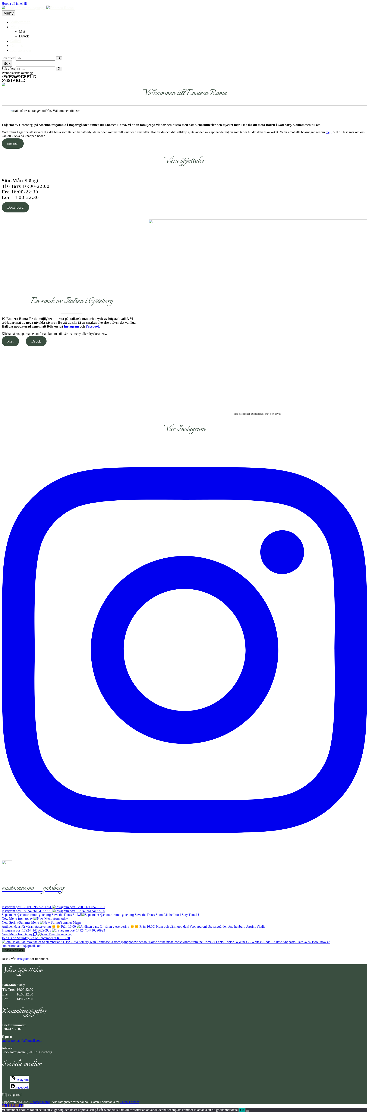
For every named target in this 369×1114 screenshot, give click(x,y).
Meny (15, 26)
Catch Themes (129, 1102)
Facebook (93, 326)
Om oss (16, 45)
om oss (12, 143)
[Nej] (247, 1111)
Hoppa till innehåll (14, 3)
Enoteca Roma (40, 1102)
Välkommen (20, 22)
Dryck (24, 36)
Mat (22, 31)
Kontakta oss (20, 50)
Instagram (71, 326)
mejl (328, 132)
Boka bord (15, 207)
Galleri (15, 41)
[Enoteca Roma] (60, 8)
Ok (242, 1110)
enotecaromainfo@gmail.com (21, 1040)
